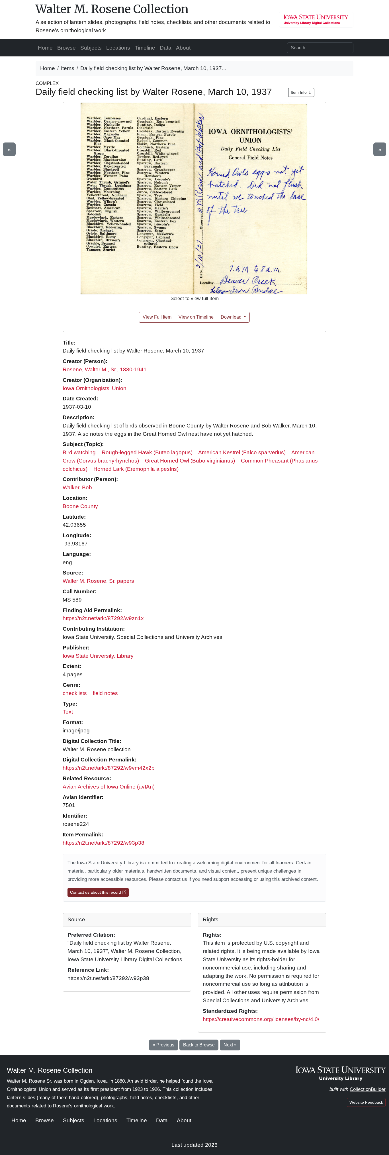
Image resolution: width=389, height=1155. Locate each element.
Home (45, 48)
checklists (75, 693)
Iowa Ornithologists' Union (94, 388)
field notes (105, 693)
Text (68, 712)
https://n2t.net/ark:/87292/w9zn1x (103, 618)
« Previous (163, 1044)
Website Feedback (366, 1102)
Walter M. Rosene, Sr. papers (98, 581)
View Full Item (157, 317)
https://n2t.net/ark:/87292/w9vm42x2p (109, 768)
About (183, 48)
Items (67, 68)
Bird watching (79, 452)
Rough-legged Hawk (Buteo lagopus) (147, 452)
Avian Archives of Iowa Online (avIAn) (109, 787)
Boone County (80, 506)
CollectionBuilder (368, 1089)
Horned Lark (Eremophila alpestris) (136, 469)
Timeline (145, 48)
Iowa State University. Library (98, 656)
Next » (230, 1044)
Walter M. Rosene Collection (112, 9)
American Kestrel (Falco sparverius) (242, 452)
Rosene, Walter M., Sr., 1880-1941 (105, 369)
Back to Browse (199, 1044)
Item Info (299, 92)
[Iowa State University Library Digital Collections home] (341, 1073)
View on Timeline (196, 317)
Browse (66, 48)
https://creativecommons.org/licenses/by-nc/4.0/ (261, 1019)
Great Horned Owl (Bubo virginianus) (190, 461)
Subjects (91, 48)
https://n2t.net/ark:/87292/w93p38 (103, 843)
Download (232, 317)
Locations (118, 48)
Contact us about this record (96, 892)
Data (165, 48)
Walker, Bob (77, 487)
